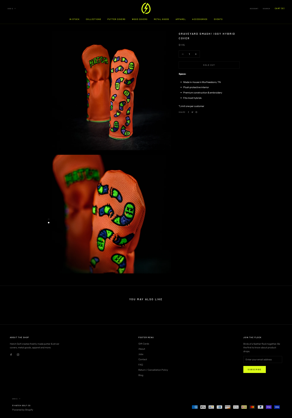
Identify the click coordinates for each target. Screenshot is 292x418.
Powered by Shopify (22, 409)
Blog (140, 375)
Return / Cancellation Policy (153, 369)
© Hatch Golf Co (21, 405)
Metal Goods (161, 19)
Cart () (279, 8)
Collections (93, 19)
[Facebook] (188, 112)
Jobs (140, 354)
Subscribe (254, 369)
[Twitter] (192, 112)
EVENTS (218, 19)
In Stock (74, 19)
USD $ (10, 8)
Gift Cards (143, 343)
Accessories (199, 19)
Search (266, 8)
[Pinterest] (196, 112)
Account (254, 8)
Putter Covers (116, 19)
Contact (142, 359)
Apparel (181, 19)
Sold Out (209, 65)
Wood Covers (140, 19)
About (141, 348)
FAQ (140, 364)
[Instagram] (18, 354)
